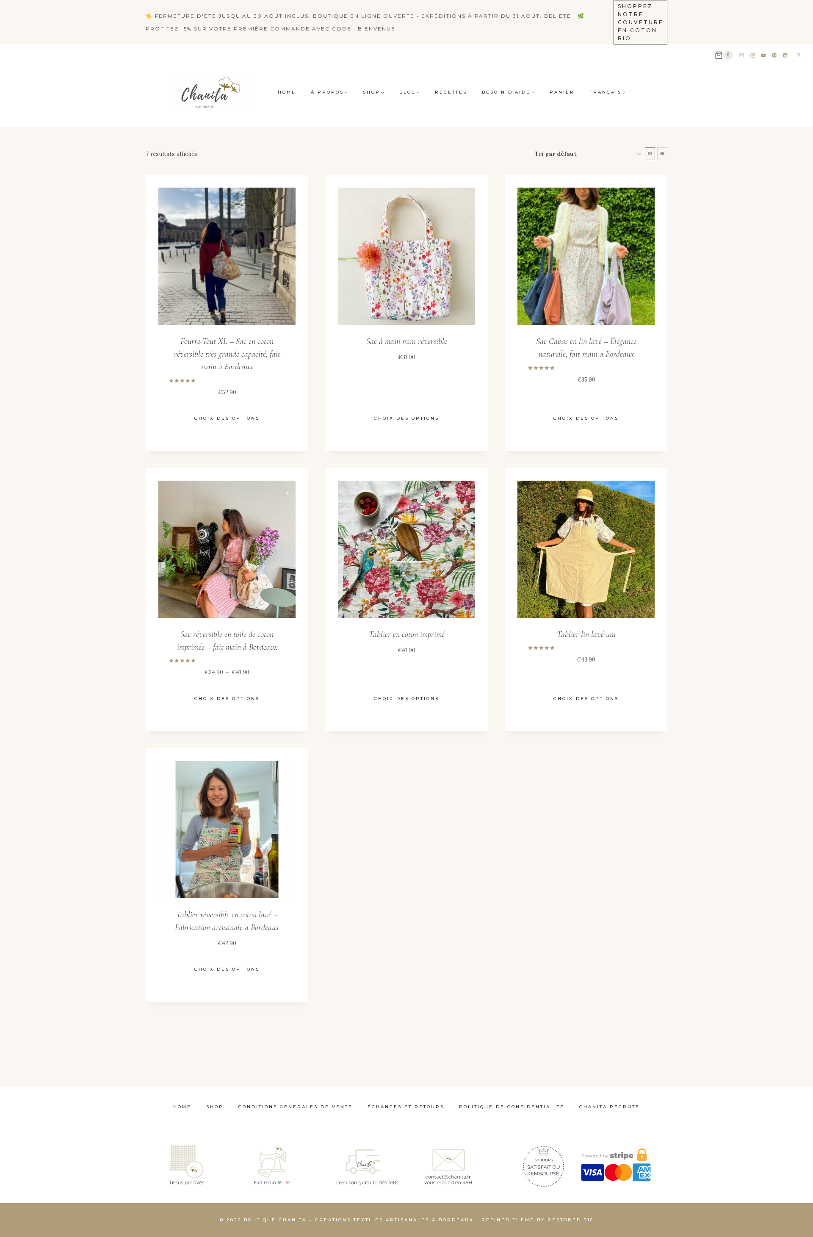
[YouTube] (764, 55)
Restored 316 (571, 1220)
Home (287, 92)
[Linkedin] (786, 55)
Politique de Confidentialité (511, 1107)
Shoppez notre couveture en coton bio (641, 22)
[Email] (742, 55)
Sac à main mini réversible (406, 341)
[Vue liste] (662, 153)
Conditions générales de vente (295, 1107)
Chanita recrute (609, 1107)
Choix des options (227, 418)
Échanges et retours (406, 1107)
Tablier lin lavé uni (586, 634)
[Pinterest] (775, 55)
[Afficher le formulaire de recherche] (798, 55)
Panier (562, 92)
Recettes (451, 92)
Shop (215, 1107)
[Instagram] (753, 55)
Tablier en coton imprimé (407, 634)
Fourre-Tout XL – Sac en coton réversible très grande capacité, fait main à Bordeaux (227, 354)
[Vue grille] (650, 153)
